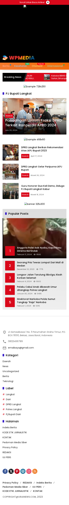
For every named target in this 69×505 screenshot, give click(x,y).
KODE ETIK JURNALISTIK (15, 432)
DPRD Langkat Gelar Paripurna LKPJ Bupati (41, 168)
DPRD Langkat (13, 404)
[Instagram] (28, 471)
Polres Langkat (14, 409)
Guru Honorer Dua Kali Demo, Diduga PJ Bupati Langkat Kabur (42, 187)
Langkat (10, 394)
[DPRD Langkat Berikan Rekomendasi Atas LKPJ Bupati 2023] (11, 152)
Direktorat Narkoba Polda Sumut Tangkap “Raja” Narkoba (36, 301)
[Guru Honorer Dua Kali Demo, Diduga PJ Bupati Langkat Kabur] (11, 191)
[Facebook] (5, 471)
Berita (6, 376)
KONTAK (7, 437)
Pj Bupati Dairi (13, 414)
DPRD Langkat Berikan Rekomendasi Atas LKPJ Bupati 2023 (42, 149)
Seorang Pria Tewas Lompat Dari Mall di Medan (40, 264)
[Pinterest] (17, 471)
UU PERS (7, 457)
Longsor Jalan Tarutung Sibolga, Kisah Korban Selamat (39, 276)
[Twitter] (11, 471)
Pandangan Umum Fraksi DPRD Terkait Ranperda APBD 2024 (33, 123)
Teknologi (8, 381)
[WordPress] (23, 471)
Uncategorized (11, 371)
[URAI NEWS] (19, 57)
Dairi (8, 399)
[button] (54, 58)
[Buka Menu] (59, 58)
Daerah (9, 115)
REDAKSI (7, 452)
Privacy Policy (10, 447)
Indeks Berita (10, 427)
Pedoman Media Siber (15, 442)
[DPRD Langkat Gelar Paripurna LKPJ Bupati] (11, 172)
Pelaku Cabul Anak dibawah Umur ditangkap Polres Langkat (37, 288)
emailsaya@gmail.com (21, 347)
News (5, 366)
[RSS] (34, 471)
